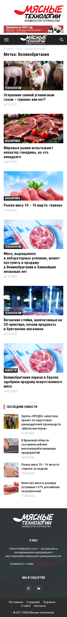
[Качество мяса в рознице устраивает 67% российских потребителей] (11, 488)
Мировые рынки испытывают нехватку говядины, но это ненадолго (28, 152)
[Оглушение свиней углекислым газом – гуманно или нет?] (33, 75)
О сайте (26, 605)
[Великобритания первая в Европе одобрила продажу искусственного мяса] (33, 358)
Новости (11, 370)
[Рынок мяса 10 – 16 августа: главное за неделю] (11, 469)
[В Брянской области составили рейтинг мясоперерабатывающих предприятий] (11, 445)
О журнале (33, 602)
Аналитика (12, 141)
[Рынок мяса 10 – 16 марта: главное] (33, 186)
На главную (16, 602)
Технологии (13, 88)
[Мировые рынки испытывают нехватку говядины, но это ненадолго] (33, 128)
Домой (8, 48)
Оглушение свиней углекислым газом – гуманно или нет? (29, 97)
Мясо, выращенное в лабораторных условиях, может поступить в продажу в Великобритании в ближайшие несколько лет (32, 262)
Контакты (40, 605)
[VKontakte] (38, 588)
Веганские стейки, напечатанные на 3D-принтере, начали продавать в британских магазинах (33, 324)
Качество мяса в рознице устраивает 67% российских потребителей (40, 487)
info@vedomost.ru (45, 563)
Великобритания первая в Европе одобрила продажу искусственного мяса (33, 381)
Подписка (49, 602)
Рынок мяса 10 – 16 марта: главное (33, 205)
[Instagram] (28, 588)
